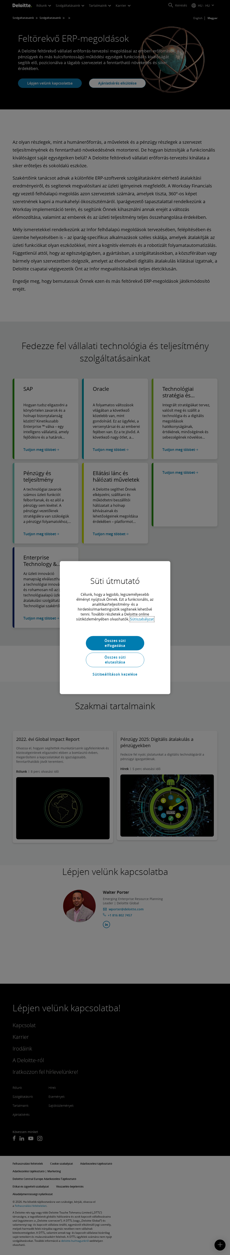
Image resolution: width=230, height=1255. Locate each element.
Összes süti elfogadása (115, 643)
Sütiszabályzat (142, 619)
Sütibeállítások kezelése (115, 674)
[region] (115, 627)
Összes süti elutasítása (115, 660)
